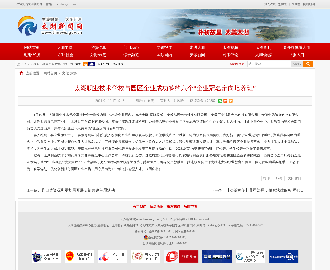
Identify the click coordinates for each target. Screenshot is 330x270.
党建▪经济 (31, 55)
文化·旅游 (69, 73)
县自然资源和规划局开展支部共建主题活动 (78, 190)
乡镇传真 (98, 47)
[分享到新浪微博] (225, 101)
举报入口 (296, 55)
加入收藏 (270, 4)
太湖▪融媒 (263, 55)
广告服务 (295, 4)
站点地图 (156, 206)
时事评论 (230, 55)
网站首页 (32, 47)
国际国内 (164, 55)
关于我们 (139, 206)
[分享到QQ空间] (231, 101)
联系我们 (173, 206)
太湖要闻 (65, 47)
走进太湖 (197, 47)
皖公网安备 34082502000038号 (167, 237)
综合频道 (131, 55)
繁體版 (282, 4)
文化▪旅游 (98, 55)
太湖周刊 (263, 47)
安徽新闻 (197, 55)
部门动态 (131, 47)
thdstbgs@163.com (67, 4)
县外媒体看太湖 (296, 47)
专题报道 (164, 47)
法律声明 (190, 206)
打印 (266, 178)
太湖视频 (230, 47)
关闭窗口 (294, 178)
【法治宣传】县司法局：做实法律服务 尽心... (264, 190)
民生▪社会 (65, 55)
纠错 (279, 178)
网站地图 (309, 4)
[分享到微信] (220, 101)
